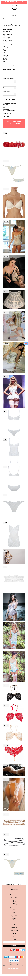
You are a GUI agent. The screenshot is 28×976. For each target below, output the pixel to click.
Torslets (4, 46)
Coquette (4, 106)
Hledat (14, 924)
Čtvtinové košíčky (6, 38)
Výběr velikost (14, 927)
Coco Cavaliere (14, 901)
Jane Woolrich (6, 109)
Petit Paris (14, 15)
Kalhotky (4, 49)
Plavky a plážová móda (7, 31)
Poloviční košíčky (6, 37)
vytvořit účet (19, 6)
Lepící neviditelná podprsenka (9, 35)
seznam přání (15, 5)
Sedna (14, 906)
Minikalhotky (5, 50)
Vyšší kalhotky (6, 55)
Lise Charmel (14, 919)
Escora (4, 107)
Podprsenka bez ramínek (8, 44)
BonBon (14, 918)
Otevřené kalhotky (6, 53)
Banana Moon (14, 897)
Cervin (14, 909)
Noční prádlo (5, 58)
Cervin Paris (5, 104)
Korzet (4, 43)
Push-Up (4, 33)
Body (4, 61)
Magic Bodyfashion (7, 113)
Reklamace (14, 932)
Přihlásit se (9, 6)
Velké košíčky (5, 41)
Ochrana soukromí (14, 930)
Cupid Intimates (14, 915)
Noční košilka (5, 59)
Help (14, 9)
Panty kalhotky (6, 56)
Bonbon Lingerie (6, 101)
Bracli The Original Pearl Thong (9, 103)
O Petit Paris (14, 926)
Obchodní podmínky (14, 929)
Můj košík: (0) (15, 8)
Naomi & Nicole (6, 116)
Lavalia (4, 112)
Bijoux (14, 913)
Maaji (14, 903)
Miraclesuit (5, 115)
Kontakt (14, 933)
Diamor (14, 900)
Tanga (4, 52)
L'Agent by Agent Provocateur (9, 110)
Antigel (14, 912)
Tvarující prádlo (6, 47)
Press (14, 936)
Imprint (14, 935)
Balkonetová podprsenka (8, 34)
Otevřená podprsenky (7, 40)
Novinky (4, 62)
